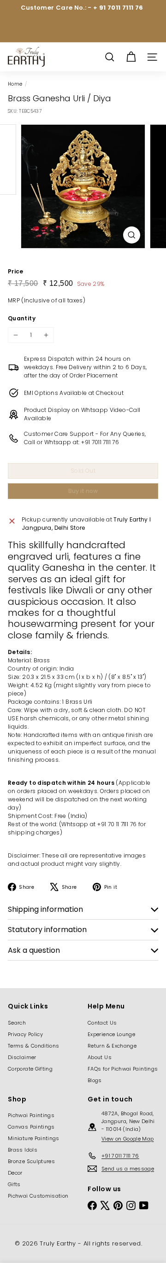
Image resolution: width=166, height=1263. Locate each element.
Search (17, 1022)
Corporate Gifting (30, 1068)
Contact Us (102, 1022)
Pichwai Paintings (31, 1115)
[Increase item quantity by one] (46, 335)
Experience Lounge (111, 1034)
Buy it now (83, 491)
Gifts (14, 1184)
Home (15, 84)
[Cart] (131, 57)
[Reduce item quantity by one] (16, 335)
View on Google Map (127, 1138)
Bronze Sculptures (31, 1161)
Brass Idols (22, 1149)
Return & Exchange (112, 1045)
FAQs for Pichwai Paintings (123, 1068)
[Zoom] (131, 234)
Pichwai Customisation (38, 1195)
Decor (15, 1172)
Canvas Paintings (31, 1126)
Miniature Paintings (33, 1138)
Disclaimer (22, 1057)
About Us (100, 1057)
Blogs (95, 1080)
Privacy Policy (25, 1034)
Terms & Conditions (33, 1045)
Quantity (22, 318)
